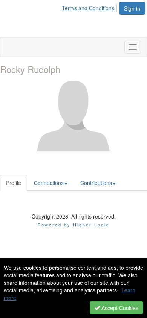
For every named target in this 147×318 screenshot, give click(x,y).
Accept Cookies (119, 308)
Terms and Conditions (88, 8)
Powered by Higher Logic (74, 225)
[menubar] (90, 7)
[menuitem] (90, 7)
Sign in (132, 8)
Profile (13, 183)
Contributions (96, 183)
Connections (49, 183)
